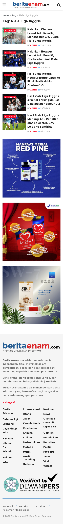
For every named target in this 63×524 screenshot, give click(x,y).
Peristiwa (49, 442)
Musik (26, 451)
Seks (5, 432)
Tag (14, 15)
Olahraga (10, 30)
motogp (28, 447)
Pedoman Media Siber (16, 509)
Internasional (31, 409)
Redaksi (23, 506)
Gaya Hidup (10, 428)
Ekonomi (8, 423)
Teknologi (8, 413)
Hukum (7, 457)
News (46, 413)
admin (33, 45)
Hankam (8, 438)
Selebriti (7, 451)
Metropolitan (31, 442)
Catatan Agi (10, 419)
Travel (47, 456)
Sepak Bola (49, 426)
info (5, 462)
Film (5, 447)
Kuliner (27, 437)
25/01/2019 (45, 68)
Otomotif (48, 422)
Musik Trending (29, 458)
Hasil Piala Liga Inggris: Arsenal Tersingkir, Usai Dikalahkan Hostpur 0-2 (43, 100)
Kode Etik (8, 506)
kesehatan (30, 428)
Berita (6, 409)
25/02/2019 (45, 45)
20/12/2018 (45, 108)
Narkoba (28, 464)
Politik (47, 447)
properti (48, 451)
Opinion (48, 432)
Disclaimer (40, 506)
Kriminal (28, 432)
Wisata (47, 465)
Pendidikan (50, 437)
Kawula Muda (31, 423)
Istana (27, 413)
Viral (46, 461)
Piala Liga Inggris (28, 15)
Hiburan (7, 443)
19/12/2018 (45, 131)
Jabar (26, 418)
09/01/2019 (45, 90)
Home (6, 15)
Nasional (48, 409)
